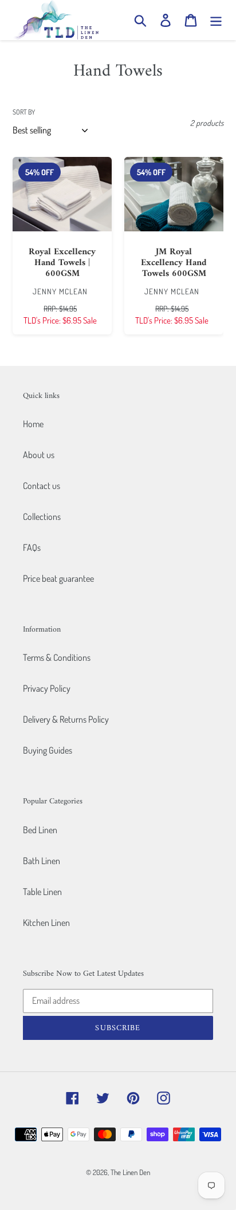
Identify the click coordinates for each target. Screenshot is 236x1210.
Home (33, 423)
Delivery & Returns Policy (66, 719)
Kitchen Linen (46, 922)
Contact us (41, 485)
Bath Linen (41, 860)
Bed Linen (40, 829)
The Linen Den (130, 1172)
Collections (42, 516)
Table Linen (42, 891)
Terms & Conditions (57, 657)
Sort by (24, 112)
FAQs (32, 547)
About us (38, 454)
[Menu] (216, 20)
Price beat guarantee (58, 578)
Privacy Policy (46, 688)
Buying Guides (47, 750)
